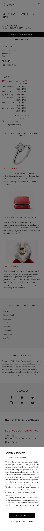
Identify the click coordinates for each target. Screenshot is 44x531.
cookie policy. (10, 495)
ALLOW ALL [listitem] (22, 515)
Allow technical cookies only (16, 457)
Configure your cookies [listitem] (22, 521)
